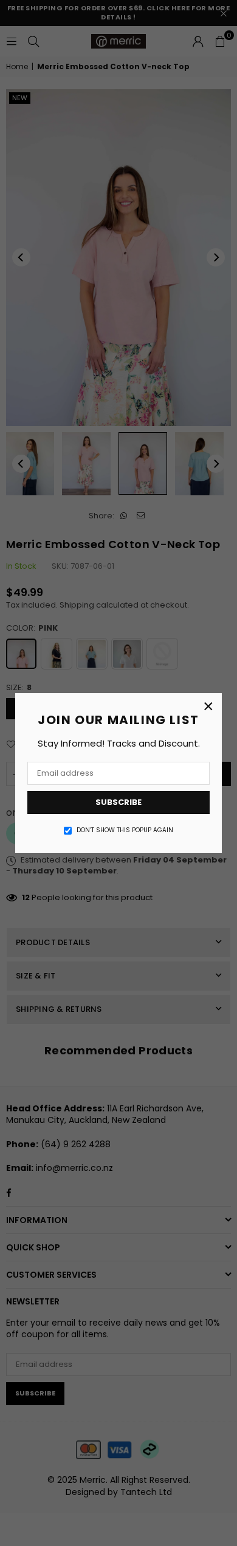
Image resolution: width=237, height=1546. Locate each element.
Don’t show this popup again (125, 830)
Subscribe (118, 802)
